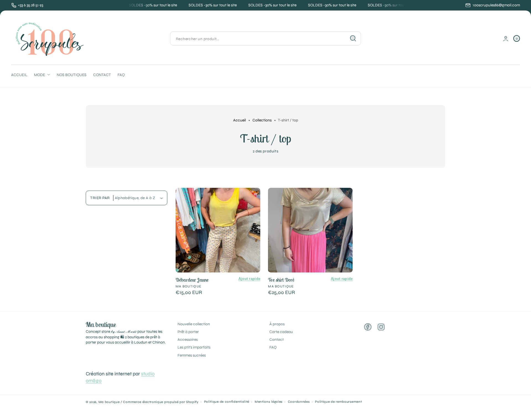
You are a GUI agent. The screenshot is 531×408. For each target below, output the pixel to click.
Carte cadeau (281, 331)
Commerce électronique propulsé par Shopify (160, 402)
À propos (277, 324)
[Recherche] (353, 38)
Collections (262, 120)
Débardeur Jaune (192, 280)
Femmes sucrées (192, 355)
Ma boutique (109, 402)
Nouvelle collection (194, 324)
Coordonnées (299, 402)
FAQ (273, 347)
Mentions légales (268, 402)
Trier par (100, 198)
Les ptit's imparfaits (194, 347)
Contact (276, 339)
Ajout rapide (249, 279)
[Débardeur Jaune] (218, 230)
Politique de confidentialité (226, 402)
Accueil (239, 120)
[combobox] (265, 38)
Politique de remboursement (338, 402)
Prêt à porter (188, 331)
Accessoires (188, 339)
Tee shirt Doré (281, 280)
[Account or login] (505, 38)
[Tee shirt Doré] (310, 230)
